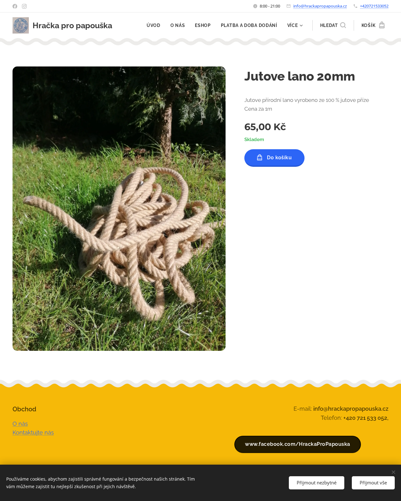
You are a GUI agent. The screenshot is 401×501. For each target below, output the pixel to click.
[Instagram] (24, 6)
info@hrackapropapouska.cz (320, 6)
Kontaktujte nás (33, 432)
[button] (333, 25)
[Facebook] (15, 6)
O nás (20, 423)
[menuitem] (155, 25)
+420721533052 (374, 6)
